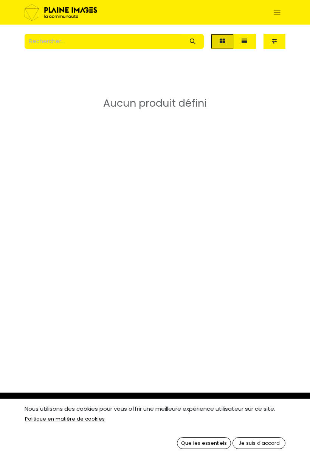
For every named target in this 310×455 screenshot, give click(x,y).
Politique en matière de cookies (65, 418)
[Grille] (222, 41)
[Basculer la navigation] (277, 12)
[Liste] (244, 41)
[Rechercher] (192, 41)
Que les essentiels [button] (204, 443)
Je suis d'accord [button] (259, 443)
